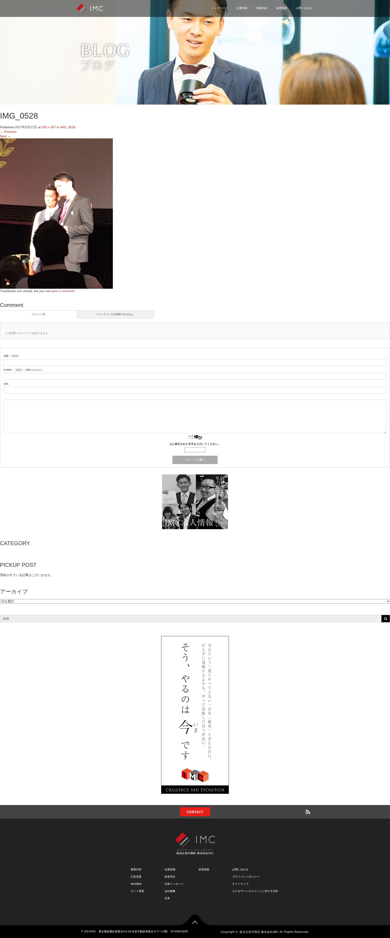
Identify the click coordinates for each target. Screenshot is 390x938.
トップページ (219, 8)
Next (5, 136)
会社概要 (170, 891)
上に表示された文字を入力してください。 (195, 444)
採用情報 (281, 8)
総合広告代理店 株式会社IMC (259, 931)
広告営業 (136, 876)
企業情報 (242, 8)
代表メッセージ (174, 883)
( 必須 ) (11, 356)
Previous (8, 131)
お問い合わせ (304, 8)
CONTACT (195, 812)
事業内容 (261, 8)
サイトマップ (286, 38)
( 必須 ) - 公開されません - (24, 369)
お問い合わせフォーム (293, 17)
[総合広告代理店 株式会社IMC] (90, 8)
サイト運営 (137, 891)
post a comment (62, 291)
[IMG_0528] (56, 213)
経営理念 (170, 876)
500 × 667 (49, 127)
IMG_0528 (67, 127)
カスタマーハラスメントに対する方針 (255, 891)
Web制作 (136, 883)
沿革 (167, 898)
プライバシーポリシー (293, 28)
